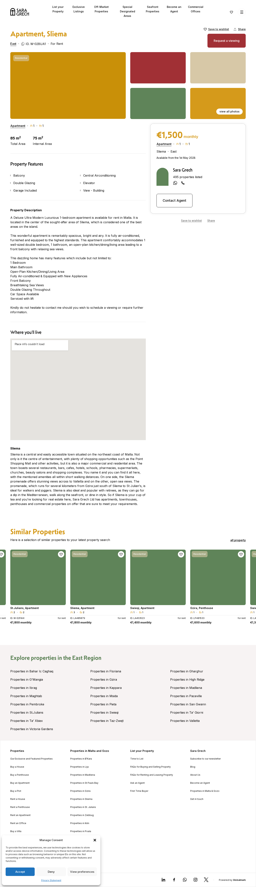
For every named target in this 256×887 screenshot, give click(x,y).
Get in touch (196, 799)
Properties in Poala (80, 831)
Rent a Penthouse (20, 807)
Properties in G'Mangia (26, 679)
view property (38, 600)
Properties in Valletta (185, 721)
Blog (192, 767)
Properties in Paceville (186, 696)
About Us (195, 775)
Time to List (136, 758)
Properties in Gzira (103, 679)
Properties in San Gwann (188, 704)
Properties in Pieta (103, 704)
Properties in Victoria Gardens (31, 729)
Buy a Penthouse (19, 775)
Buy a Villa (15, 831)
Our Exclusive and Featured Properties (31, 758)
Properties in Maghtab (26, 696)
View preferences (82, 872)
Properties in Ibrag (23, 688)
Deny (51, 872)
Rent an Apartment (20, 815)
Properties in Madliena (186, 688)
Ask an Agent (137, 783)
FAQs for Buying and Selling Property (150, 767)
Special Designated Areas (127, 11)
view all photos (229, 111)
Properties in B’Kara (81, 758)
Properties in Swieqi (104, 712)
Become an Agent (200, 783)
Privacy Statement (51, 880)
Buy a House (17, 767)
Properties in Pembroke (27, 704)
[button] (95, 840)
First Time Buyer (139, 791)
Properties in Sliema (81, 799)
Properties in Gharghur (186, 671)
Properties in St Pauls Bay (84, 783)
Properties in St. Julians (83, 807)
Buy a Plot (15, 791)
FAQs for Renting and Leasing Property (151, 775)
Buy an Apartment (20, 783)
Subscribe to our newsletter (205, 758)
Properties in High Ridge (187, 679)
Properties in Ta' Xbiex (26, 721)
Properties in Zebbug (82, 815)
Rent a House (17, 799)
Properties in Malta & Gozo (204, 791)
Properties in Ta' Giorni (186, 712)
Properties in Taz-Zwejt (107, 721)
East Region (86, 658)
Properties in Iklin (79, 823)
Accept (20, 872)
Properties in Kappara (106, 688)
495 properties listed (187, 177)
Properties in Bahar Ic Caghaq (31, 671)
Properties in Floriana (105, 671)
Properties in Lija (79, 767)
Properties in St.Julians (26, 712)
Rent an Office (18, 823)
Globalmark (239, 880)
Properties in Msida (104, 696)
